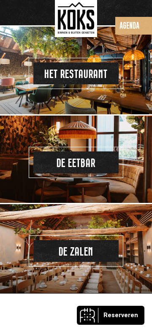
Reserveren (120, 315)
